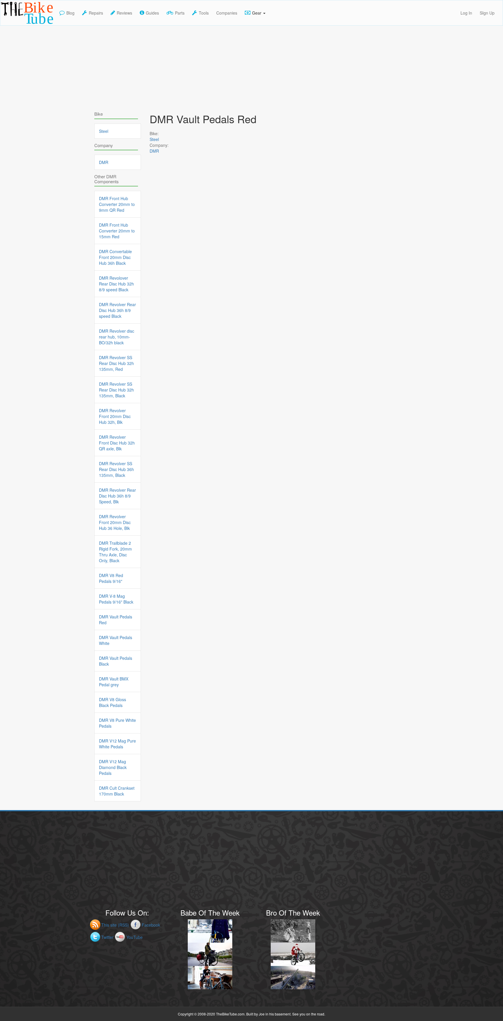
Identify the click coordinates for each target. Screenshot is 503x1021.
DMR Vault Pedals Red (115, 619)
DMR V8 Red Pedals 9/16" (111, 578)
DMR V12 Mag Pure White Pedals (117, 744)
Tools (204, 13)
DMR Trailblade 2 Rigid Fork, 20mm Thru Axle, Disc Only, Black (115, 551)
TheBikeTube (15, 24)
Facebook (151, 925)
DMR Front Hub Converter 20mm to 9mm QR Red (117, 204)
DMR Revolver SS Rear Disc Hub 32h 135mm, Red (116, 363)
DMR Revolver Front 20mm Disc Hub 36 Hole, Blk (115, 522)
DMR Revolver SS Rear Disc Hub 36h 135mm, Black (116, 469)
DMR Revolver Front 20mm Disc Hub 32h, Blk (115, 416)
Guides (152, 13)
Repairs (96, 13)
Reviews (124, 13)
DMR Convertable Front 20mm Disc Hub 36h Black (115, 257)
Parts (180, 13)
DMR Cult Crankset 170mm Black (116, 791)
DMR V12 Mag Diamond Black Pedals (113, 767)
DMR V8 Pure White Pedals (117, 723)
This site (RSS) (115, 925)
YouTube (134, 937)
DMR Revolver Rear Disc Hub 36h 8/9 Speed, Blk (117, 496)
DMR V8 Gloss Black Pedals (112, 702)
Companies (226, 13)
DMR (154, 151)
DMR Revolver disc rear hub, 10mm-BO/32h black (116, 336)
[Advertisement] (251, 66)
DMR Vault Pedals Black (115, 661)
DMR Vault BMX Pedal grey (113, 681)
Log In (466, 13)
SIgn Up (487, 13)
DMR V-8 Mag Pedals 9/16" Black (116, 599)
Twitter (107, 937)
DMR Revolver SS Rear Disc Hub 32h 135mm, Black (116, 389)
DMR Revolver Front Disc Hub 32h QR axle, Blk (117, 443)
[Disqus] (228, 327)
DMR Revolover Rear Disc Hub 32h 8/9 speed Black (116, 283)
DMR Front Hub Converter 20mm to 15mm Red (117, 230)
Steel (154, 139)
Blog (70, 13)
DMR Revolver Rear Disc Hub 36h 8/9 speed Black (117, 310)
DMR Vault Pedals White (115, 640)
